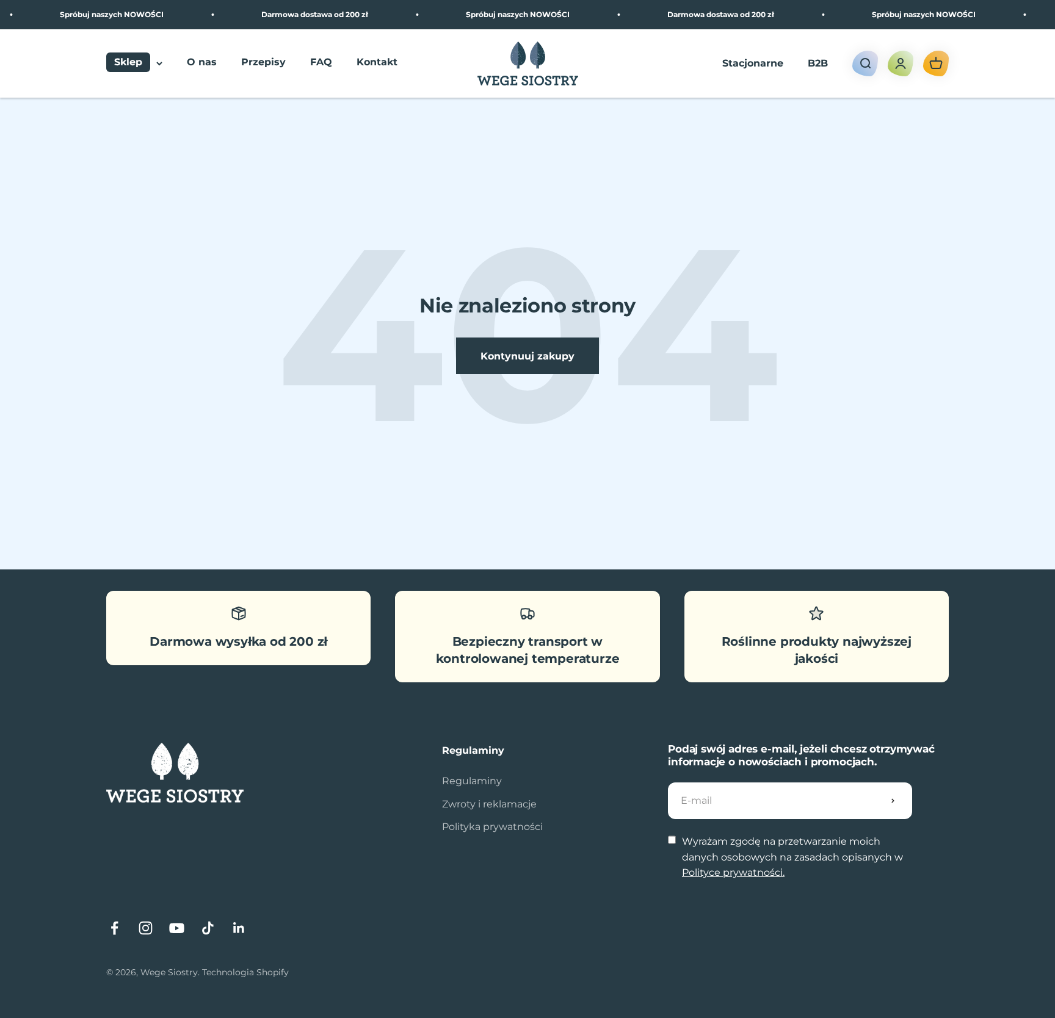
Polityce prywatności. (733, 872)
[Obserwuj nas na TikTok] (208, 928)
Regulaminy (472, 781)
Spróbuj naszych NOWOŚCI (101, 14)
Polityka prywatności (492, 826)
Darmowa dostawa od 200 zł (304, 14)
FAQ (321, 62)
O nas (202, 62)
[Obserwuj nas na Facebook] (114, 928)
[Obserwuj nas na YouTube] (177, 928)
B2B (818, 63)
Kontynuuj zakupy (527, 356)
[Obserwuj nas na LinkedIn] (239, 928)
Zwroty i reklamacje (489, 804)
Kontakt (377, 62)
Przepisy (263, 62)
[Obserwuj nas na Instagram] (145, 928)
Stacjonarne (752, 63)
